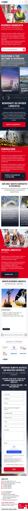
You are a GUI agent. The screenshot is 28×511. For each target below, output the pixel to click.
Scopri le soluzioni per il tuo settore (12, 176)
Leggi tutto (6, 329)
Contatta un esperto (13, 125)
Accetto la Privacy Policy (12, 464)
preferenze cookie (5, 505)
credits (12, 505)
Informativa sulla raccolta (9, 509)
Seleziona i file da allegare (14, 452)
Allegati (5, 443)
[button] (3, 98)
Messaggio (6, 429)
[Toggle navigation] (26, 2)
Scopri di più (9, 274)
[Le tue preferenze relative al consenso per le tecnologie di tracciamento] (25, 508)
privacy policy (14, 504)
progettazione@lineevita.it (9, 483)
